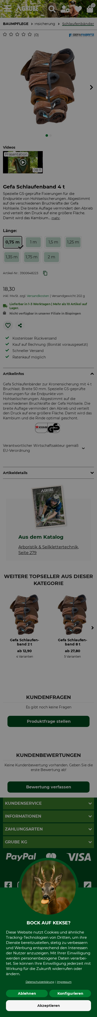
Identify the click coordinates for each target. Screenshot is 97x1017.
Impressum (64, 982)
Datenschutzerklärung (40, 982)
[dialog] (48, 508)
